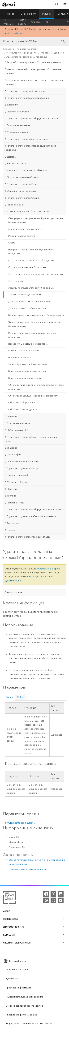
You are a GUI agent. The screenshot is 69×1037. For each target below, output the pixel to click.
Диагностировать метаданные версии (29, 301)
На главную (8, 22)
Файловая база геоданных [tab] (21, 190)
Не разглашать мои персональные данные (29, 1023)
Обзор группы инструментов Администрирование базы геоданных (35, 220)
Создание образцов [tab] (18, 482)
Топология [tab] (13, 523)
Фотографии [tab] (14, 454)
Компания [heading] (9, 935)
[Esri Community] (46, 900)
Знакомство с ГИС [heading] (13, 927)
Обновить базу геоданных (22, 409)
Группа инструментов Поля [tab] (22, 184)
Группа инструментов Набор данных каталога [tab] (32, 118)
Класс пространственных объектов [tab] (27, 170)
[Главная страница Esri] (9, 4)
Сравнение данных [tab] (17, 132)
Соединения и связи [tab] (18, 423)
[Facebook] (46, 894)
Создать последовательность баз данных (31, 260)
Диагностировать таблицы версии (27, 308)
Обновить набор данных (21, 402)
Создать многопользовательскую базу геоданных (35, 274)
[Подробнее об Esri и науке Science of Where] (9, 898)
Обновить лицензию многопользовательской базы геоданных (36, 387)
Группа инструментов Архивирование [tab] (28, 97)
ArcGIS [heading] (6, 911)
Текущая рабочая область (19, 822)
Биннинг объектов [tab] (17, 163)
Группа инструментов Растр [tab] (22, 468)
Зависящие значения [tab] (18, 125)
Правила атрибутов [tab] (18, 111)
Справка (36, 22)
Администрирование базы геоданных (26, 56)
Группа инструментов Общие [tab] (23, 197)
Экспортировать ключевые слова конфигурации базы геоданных (34, 324)
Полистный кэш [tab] (15, 502)
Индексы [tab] (12, 416)
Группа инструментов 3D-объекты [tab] (26, 91)
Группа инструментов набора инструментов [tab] (31, 516)
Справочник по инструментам (53, 22)
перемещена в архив (48, 568)
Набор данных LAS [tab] (17, 430)
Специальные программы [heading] (17, 943)
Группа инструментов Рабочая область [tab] (28, 536)
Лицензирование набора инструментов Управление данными (32, 71)
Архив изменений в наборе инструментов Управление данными (34, 82)
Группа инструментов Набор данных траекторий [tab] (34, 509)
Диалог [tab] (9, 697)
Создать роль (15, 281)
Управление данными (52, 52)
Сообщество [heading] (10, 919)
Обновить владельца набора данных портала (33, 395)
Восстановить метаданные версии (27, 371)
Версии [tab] (11, 530)
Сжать (11, 242)
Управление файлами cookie (21, 1014)
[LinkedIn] (61, 894)
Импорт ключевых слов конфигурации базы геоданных (32, 335)
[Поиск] (57, 4)
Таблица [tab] (11, 495)
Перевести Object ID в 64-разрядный (28, 343)
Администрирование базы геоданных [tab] (28, 211)
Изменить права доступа (21, 236)
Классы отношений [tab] (17, 475)
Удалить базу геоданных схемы (25, 294)
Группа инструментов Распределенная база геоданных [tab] (30, 147)
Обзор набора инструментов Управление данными (32, 62)
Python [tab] (20, 697)
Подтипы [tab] (12, 488)
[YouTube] (61, 900)
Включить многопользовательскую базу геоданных (36, 315)
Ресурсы (46, 13)
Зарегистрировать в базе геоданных (28, 364)
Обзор (10, 13)
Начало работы (22, 22)
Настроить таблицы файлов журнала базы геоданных (31, 251)
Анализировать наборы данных (25, 229)
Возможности (28, 13)
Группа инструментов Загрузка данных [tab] (28, 139)
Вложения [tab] (12, 104)
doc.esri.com (14, 33)
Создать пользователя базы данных (28, 267)
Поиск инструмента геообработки (28, 868)
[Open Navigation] (65, 4)
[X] (53, 894)
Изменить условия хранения (23, 350)
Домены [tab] (11, 156)
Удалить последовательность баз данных (31, 288)
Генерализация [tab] (15, 204)
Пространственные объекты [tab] (23, 177)
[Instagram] (53, 900)
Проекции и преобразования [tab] (23, 461)
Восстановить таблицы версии (25, 378)
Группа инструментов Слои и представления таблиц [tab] (30, 439)
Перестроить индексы (20, 357)
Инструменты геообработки (21, 52)
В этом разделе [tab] (13, 592)
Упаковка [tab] (12, 447)
